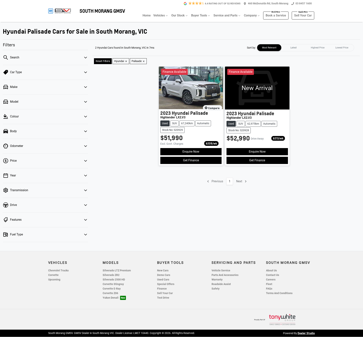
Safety (216, 288)
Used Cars (163, 279)
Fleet (269, 284)
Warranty (217, 279)
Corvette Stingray (113, 284)
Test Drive (163, 297)
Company (250, 15)
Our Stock (178, 15)
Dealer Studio (306, 333)
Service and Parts (225, 15)
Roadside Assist (221, 284)
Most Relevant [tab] (269, 47)
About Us (271, 270)
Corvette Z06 (110, 293)
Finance (162, 288)
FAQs (269, 288)
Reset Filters (103, 61)
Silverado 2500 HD (114, 279)
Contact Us (272, 275)
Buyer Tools (199, 15)
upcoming (54, 279)
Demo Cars (163, 275)
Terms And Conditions (279, 293)
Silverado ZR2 (111, 275)
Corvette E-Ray (112, 288)
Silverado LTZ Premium (117, 270)
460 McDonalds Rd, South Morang (268, 3)
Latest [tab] (293, 47)
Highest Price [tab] (317, 47)
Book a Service (276, 15)
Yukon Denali (111, 297)
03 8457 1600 (304, 3)
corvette (53, 275)
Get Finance (191, 160)
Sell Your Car (303, 15)
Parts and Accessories (225, 275)
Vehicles (159, 15)
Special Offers (165, 284)
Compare (214, 108)
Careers (270, 279)
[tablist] (305, 47)
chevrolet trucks (58, 270)
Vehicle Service (221, 270)
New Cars (162, 270)
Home (147, 15)
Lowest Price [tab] (341, 47)
